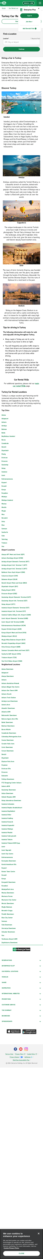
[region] (21, 1244)
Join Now (29, 22)
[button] (40, 3)
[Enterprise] (3, 3)
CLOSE (21, 1253)
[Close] (38, 1233)
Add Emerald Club (28, 29)
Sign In (29, 16)
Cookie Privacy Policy (11, 1248)
